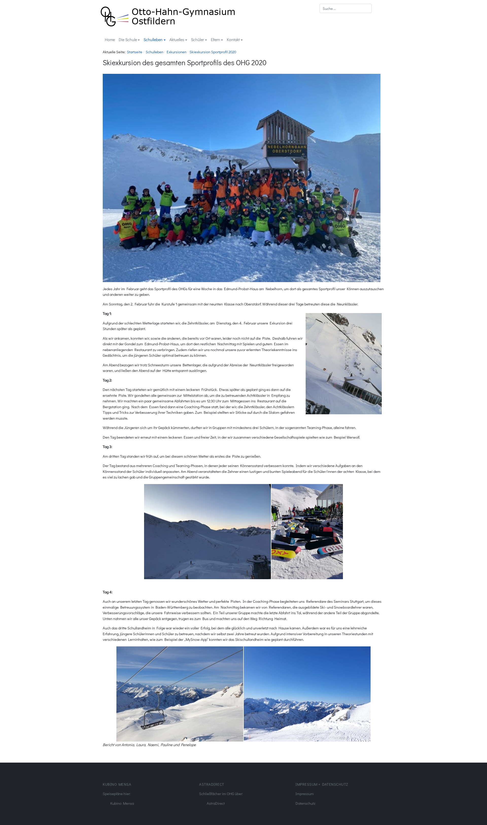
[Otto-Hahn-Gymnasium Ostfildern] (168, 15)
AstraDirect (216, 803)
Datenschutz (305, 803)
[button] (129, 40)
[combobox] (346, 8)
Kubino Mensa (122, 803)
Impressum (304, 793)
